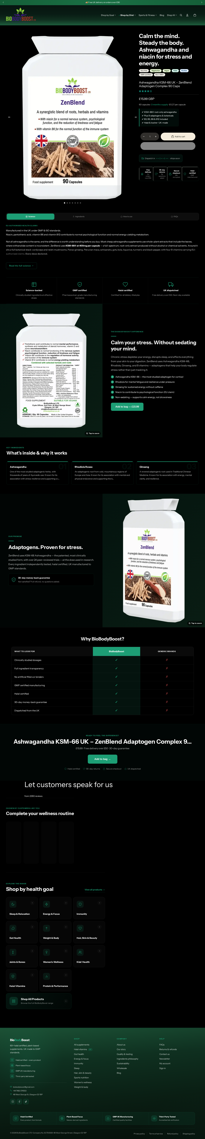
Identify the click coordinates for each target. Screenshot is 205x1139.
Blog (119, 1073)
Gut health (79, 1054)
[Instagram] (12, 1101)
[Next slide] (136, 117)
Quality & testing (125, 1054)
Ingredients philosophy (127, 1058)
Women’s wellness (83, 1082)
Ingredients (79, 217)
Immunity (78, 1063)
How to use (127, 217)
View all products (93, 889)
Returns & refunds (168, 1049)
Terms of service (156, 1134)
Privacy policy (139, 1134)
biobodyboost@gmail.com (23, 1087)
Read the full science (20, 266)
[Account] (187, 15)
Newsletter (164, 1058)
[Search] (181, 15)
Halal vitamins (82, 1049)
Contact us (164, 1054)
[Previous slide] (8, 117)
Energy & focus (81, 1058)
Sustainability (123, 1063)
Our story (121, 1049)
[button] (145, 91)
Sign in (162, 1068)
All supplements (81, 1044)
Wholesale (122, 1068)
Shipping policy (189, 1134)
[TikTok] (26, 1101)
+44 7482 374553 (19, 1091)
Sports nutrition (81, 1077)
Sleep (76, 1068)
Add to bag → (102, 759)
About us (121, 1044)
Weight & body (81, 1087)
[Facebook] (19, 1101)
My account (164, 1063)
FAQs (176, 217)
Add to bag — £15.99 (127, 406)
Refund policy (172, 1134)
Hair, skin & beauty (82, 1073)
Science (31, 217)
